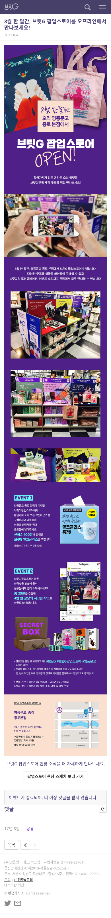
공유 (30, 828)
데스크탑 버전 (14, 885)
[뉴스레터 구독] (17, 903)
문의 (7, 879)
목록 (11, 844)
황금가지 (14, 893)
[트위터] (7, 903)
